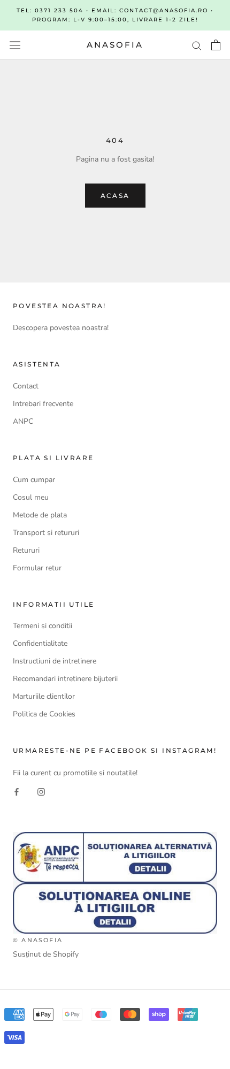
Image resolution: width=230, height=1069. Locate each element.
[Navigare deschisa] (15, 45)
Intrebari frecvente (43, 404)
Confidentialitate (40, 643)
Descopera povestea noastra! (61, 328)
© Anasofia (38, 940)
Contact (26, 386)
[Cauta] (197, 45)
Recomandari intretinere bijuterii (65, 679)
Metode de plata (40, 515)
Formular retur (37, 568)
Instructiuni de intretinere (54, 661)
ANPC (23, 421)
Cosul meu (31, 497)
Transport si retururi (46, 533)
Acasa (115, 196)
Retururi (26, 550)
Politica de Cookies (44, 714)
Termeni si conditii (42, 626)
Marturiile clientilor (44, 696)
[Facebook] (16, 791)
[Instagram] (41, 791)
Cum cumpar (34, 480)
